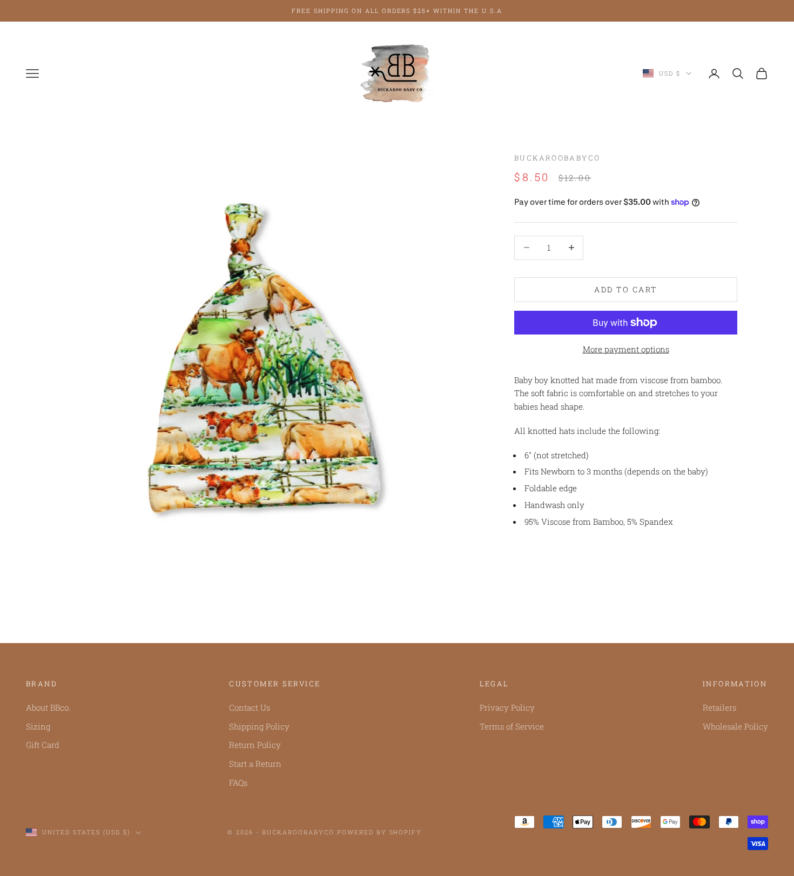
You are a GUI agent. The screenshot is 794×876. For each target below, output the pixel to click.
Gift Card (42, 744)
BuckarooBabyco (557, 158)
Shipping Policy (259, 726)
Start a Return (255, 763)
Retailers (719, 707)
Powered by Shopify (379, 832)
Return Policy (255, 744)
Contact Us (249, 707)
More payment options (626, 349)
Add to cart (625, 289)
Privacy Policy (507, 707)
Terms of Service (512, 726)
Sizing (38, 726)
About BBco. (48, 707)
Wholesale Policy (735, 726)
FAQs (238, 782)
